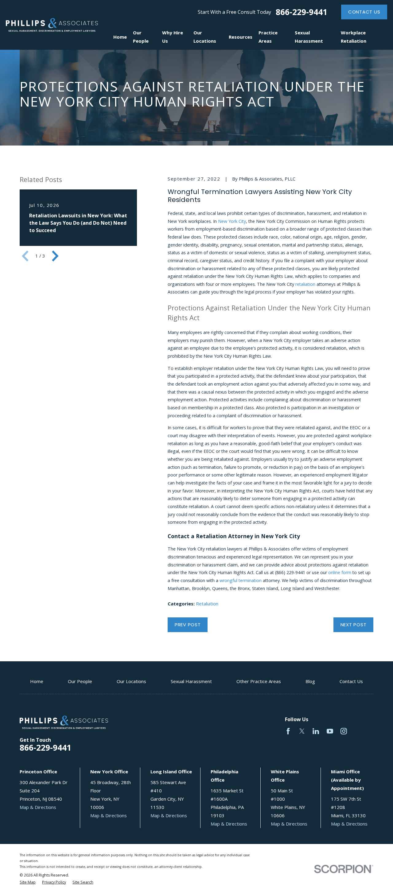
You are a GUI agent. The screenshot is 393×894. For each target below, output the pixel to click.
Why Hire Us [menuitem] (172, 36)
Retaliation (207, 604)
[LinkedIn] (316, 731)
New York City (232, 221)
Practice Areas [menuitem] (268, 36)
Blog (310, 681)
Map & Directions (38, 807)
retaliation (305, 284)
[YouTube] (330, 731)
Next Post (353, 624)
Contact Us (364, 12)
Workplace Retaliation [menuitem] (353, 36)
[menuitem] (28, 882)
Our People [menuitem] (141, 36)
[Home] (52, 25)
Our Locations (131, 681)
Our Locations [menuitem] (204, 36)
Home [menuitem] (120, 37)
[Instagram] (343, 731)
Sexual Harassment (191, 681)
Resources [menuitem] (240, 37)
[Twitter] (302, 731)
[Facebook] (288, 731)
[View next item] (55, 256)
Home (36, 681)
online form (339, 572)
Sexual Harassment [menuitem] (309, 36)
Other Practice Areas (258, 681)
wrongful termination (241, 580)
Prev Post (188, 624)
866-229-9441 (301, 12)
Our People (80, 681)
